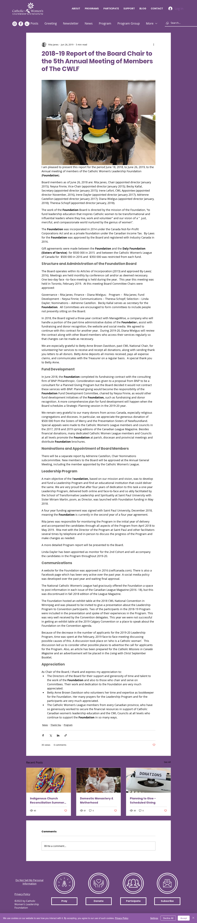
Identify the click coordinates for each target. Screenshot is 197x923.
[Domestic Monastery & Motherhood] (98, 780)
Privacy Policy (121, 918)
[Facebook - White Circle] (20, 23)
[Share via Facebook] (43, 735)
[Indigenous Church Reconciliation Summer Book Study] (48, 780)
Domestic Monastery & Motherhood (96, 800)
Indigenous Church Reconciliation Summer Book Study (47, 800)
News (89, 23)
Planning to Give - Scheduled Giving (143, 800)
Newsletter (70, 23)
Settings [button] (154, 918)
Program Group (128, 23)
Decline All (168, 918)
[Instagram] (14, 23)
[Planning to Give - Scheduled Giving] (148, 780)
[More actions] (153, 44)
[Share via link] (65, 735)
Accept (183, 918)
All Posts (32, 23)
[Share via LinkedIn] (58, 735)
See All (167, 762)
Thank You (55, 724)
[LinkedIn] (27, 23)
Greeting (50, 23)
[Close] (193, 918)
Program (105, 23)
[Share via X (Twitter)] (50, 735)
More (149, 23)
